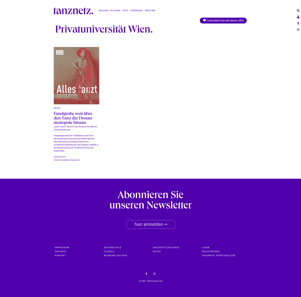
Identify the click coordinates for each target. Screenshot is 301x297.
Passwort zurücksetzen (218, 256)
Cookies (109, 252)
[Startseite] (74, 10)
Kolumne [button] (115, 11)
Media (57, 108)
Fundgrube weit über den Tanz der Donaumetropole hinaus (73, 118)
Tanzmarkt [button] (136, 11)
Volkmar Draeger (69, 160)
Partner (60, 252)
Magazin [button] (103, 11)
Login (206, 248)
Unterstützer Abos (166, 248)
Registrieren (211, 252)
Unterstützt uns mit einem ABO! (225, 20)
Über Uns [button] (150, 11)
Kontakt (60, 256)
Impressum (62, 248)
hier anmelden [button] (151, 224)
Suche (157, 252)
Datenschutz (113, 248)
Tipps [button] (125, 11)
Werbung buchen (115, 256)
